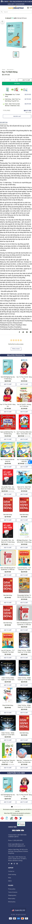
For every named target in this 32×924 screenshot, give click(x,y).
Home (3, 69)
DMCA (10, 881)
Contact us (11, 871)
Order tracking (12, 874)
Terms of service (12, 892)
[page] (3, 15)
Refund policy (11, 901)
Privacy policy (11, 889)
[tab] (11, 806)
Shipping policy (12, 895)
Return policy (11, 898)
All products (10, 69)
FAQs (9, 877)
